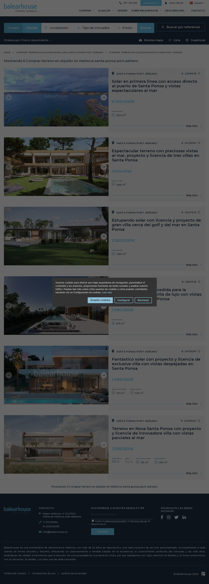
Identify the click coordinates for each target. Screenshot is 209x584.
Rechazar (143, 300)
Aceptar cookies (100, 300)
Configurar (123, 300)
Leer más (107, 292)
